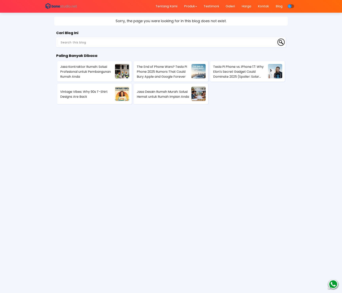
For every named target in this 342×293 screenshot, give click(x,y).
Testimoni (211, 6)
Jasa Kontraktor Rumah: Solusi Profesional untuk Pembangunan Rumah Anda (85, 71)
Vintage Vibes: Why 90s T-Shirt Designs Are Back (84, 94)
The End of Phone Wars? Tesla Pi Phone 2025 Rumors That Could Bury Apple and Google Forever (162, 71)
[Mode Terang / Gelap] (291, 6)
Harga (246, 6)
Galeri (230, 6)
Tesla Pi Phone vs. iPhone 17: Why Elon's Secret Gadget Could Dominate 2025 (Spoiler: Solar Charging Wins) (238, 71)
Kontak (263, 6)
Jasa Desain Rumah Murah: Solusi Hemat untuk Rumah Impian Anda (163, 94)
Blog (279, 6)
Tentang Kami (166, 6)
